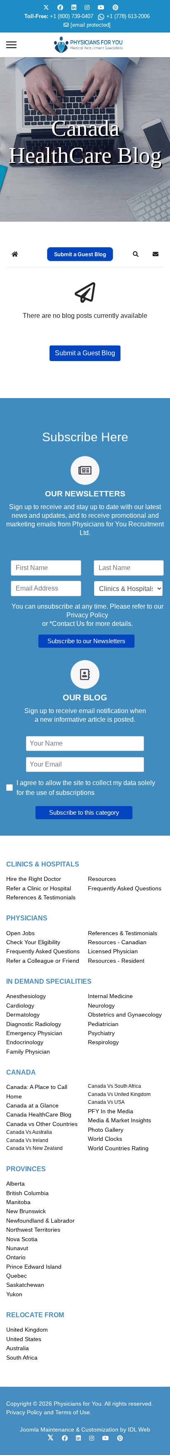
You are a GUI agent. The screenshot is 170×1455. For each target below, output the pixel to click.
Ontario (16, 1257)
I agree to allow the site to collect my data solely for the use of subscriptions (86, 787)
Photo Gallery (105, 1129)
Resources (102, 879)
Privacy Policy (87, 615)
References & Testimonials (41, 897)
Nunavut (17, 1248)
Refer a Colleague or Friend (42, 960)
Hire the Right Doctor (33, 879)
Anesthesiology (26, 996)
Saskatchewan (25, 1284)
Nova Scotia (22, 1239)
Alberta (15, 1183)
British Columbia (27, 1193)
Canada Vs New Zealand (34, 1148)
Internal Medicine (110, 996)
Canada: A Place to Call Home (36, 1091)
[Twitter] (46, 7)
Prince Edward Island (33, 1266)
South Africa (22, 1357)
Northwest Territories (33, 1229)
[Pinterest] (115, 7)
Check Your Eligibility (33, 942)
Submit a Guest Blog (80, 254)
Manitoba (18, 1202)
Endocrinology (24, 1042)
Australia (17, 1348)
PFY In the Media (110, 1111)
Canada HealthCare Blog (38, 1114)
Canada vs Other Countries (42, 1124)
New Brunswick (26, 1211)
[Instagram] (87, 7)
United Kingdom (27, 1329)
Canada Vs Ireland (27, 1140)
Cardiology (20, 1005)
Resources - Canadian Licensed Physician (117, 947)
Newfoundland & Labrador (40, 1220)
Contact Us (68, 623)
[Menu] (11, 44)
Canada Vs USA (106, 1102)
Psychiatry (101, 1033)
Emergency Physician (34, 1033)
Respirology (103, 1042)
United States (23, 1339)
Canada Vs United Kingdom (119, 1094)
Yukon (14, 1294)
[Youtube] (101, 7)
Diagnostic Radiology (33, 1024)
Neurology (101, 1005)
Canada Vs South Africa (114, 1086)
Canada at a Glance (32, 1105)
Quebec (16, 1275)
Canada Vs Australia (29, 1132)
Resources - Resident (116, 960)
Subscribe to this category (84, 812)
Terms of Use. (73, 1412)
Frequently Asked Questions (124, 888)
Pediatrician (103, 1024)
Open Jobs (20, 933)
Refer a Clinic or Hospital (38, 888)
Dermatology (23, 1014)
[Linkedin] (73, 7)
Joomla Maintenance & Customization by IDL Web (85, 1429)
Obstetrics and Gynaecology (125, 1014)
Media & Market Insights (119, 1120)
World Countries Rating (118, 1148)
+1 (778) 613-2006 (128, 16)
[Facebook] (60, 7)
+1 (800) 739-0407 (71, 16)
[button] (136, 254)
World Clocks (105, 1138)
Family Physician (28, 1051)
